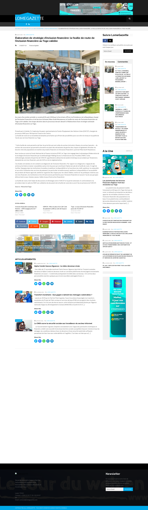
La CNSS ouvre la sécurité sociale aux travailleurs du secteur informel (63, 323)
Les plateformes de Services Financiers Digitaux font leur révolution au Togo (114, 183)
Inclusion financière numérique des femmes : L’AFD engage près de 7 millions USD (26, 209)
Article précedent (22, 243)
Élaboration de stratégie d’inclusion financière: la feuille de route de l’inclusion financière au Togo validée (117, 233)
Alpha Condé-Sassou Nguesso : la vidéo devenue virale (57, 266)
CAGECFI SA (23, 45)
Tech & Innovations (51, 28)
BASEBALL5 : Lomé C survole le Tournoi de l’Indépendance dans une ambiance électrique (122, 113)
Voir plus (129, 150)
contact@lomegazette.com (28, 500)
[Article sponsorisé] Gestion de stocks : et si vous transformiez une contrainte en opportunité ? (79, 248)
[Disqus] (57, 378)
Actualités (25, 28)
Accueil (17, 28)
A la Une (33, 28)
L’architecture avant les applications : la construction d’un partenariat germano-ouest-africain (122, 95)
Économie (40, 28)
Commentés (123, 62)
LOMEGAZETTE (29, 18)
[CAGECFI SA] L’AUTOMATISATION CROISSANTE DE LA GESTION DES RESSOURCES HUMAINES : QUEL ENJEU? (35, 248)
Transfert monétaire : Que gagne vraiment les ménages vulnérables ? (63, 295)
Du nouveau (110, 62)
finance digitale (34, 45)
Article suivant (93, 243)
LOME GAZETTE (30, 34)
